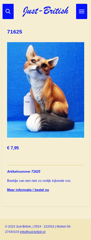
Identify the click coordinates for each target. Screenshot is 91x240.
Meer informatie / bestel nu (28, 190)
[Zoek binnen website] (8, 11)
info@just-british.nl (33, 232)
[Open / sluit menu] (81, 11)
